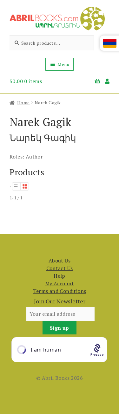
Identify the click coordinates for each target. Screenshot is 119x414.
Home (23, 103)
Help (59, 275)
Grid (25, 186)
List (16, 186)
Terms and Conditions (59, 291)
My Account (59, 283)
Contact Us (59, 268)
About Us (59, 260)
